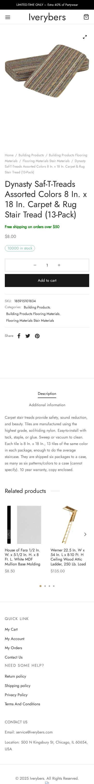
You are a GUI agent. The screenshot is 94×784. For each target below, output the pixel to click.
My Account (14, 638)
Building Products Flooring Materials (33, 313)
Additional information (47, 405)
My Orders (13, 648)
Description (47, 393)
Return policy (15, 676)
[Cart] (86, 17)
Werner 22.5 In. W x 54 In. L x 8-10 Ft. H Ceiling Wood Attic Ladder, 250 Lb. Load (68, 557)
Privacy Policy (16, 695)
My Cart (11, 629)
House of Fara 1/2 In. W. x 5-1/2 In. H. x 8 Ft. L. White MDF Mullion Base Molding (22, 557)
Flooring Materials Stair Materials (46, 160)
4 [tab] (53, 586)
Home (9, 155)
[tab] (47, 393)
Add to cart (47, 280)
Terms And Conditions (22, 704)
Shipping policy (17, 685)
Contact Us (13, 657)
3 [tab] (49, 586)
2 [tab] (45, 586)
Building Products (31, 155)
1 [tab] (40, 586)
